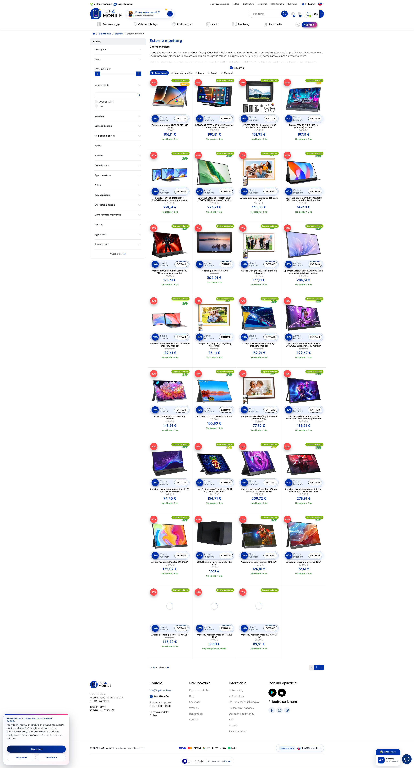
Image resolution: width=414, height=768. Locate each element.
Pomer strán (101, 244)
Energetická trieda (105, 204)
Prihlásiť (310, 4)
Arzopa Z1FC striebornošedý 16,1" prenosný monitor (259, 344)
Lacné (201, 73)
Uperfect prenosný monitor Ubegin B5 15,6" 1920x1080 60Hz (169, 490)
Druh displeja (102, 165)
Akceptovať (36, 749)
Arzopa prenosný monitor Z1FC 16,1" (259, 562)
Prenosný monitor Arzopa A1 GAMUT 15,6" (258, 635)
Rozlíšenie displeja (105, 135)
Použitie (99, 155)
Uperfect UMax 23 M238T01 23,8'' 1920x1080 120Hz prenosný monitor (214, 199)
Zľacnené (228, 73)
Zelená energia (103, 4)
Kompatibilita (102, 85)
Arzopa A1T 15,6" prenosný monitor (214, 416)
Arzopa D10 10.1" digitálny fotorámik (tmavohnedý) (259, 417)
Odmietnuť (51, 757)
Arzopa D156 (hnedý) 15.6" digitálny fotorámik (259, 271)
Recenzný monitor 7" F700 (214, 270)
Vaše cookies (236, 696)
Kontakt (292, 3)
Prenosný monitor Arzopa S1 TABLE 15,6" (214, 635)
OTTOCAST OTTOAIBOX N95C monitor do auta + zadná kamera (214, 126)
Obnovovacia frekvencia (108, 214)
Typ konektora (103, 175)
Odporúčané (160, 73)
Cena (97, 59)
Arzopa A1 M (106, 101)
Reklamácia (277, 3)
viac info (238, 67)
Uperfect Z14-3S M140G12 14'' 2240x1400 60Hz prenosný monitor (169, 199)
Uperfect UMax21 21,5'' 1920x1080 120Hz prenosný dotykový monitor (303, 271)
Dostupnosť (101, 49)
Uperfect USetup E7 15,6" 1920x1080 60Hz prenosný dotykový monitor (304, 199)
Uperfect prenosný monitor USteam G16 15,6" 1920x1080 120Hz (259, 490)
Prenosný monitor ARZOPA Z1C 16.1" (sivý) (170, 126)
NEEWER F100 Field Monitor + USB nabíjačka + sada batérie (259, 126)
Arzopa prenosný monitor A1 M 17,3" (169, 634)
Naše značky (236, 690)
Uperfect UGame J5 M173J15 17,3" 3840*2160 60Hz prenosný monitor (303, 344)
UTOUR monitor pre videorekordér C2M (214, 563)
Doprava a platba (219, 3)
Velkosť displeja (103, 125)
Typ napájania (102, 194)
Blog (236, 3)
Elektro (119, 33)
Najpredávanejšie (183, 73)
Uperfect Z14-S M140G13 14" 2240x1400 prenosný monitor (170, 344)
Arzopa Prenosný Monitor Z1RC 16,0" (169, 562)
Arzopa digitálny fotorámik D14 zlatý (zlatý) (259, 199)
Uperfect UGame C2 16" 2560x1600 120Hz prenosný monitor (169, 271)
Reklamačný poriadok (241, 707)
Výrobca (99, 116)
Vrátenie (262, 3)
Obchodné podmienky (241, 713)
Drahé (214, 73)
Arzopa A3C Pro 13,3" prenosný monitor (169, 417)
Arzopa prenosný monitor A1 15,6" (303, 562)
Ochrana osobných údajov (244, 701)
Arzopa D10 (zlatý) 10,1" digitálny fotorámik (214, 344)
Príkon (98, 185)
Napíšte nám (125, 4)
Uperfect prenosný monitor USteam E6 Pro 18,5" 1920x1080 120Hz (303, 490)
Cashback (248, 3)
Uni (101, 106)
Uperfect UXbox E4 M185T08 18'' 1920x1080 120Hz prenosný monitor (303, 417)
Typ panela (101, 234)
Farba (98, 145)
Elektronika (105, 33)
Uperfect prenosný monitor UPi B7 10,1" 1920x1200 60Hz (214, 490)
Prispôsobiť (21, 757)
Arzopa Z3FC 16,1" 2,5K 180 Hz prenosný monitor (303, 126)
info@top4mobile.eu (161, 690)
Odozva (99, 224)
